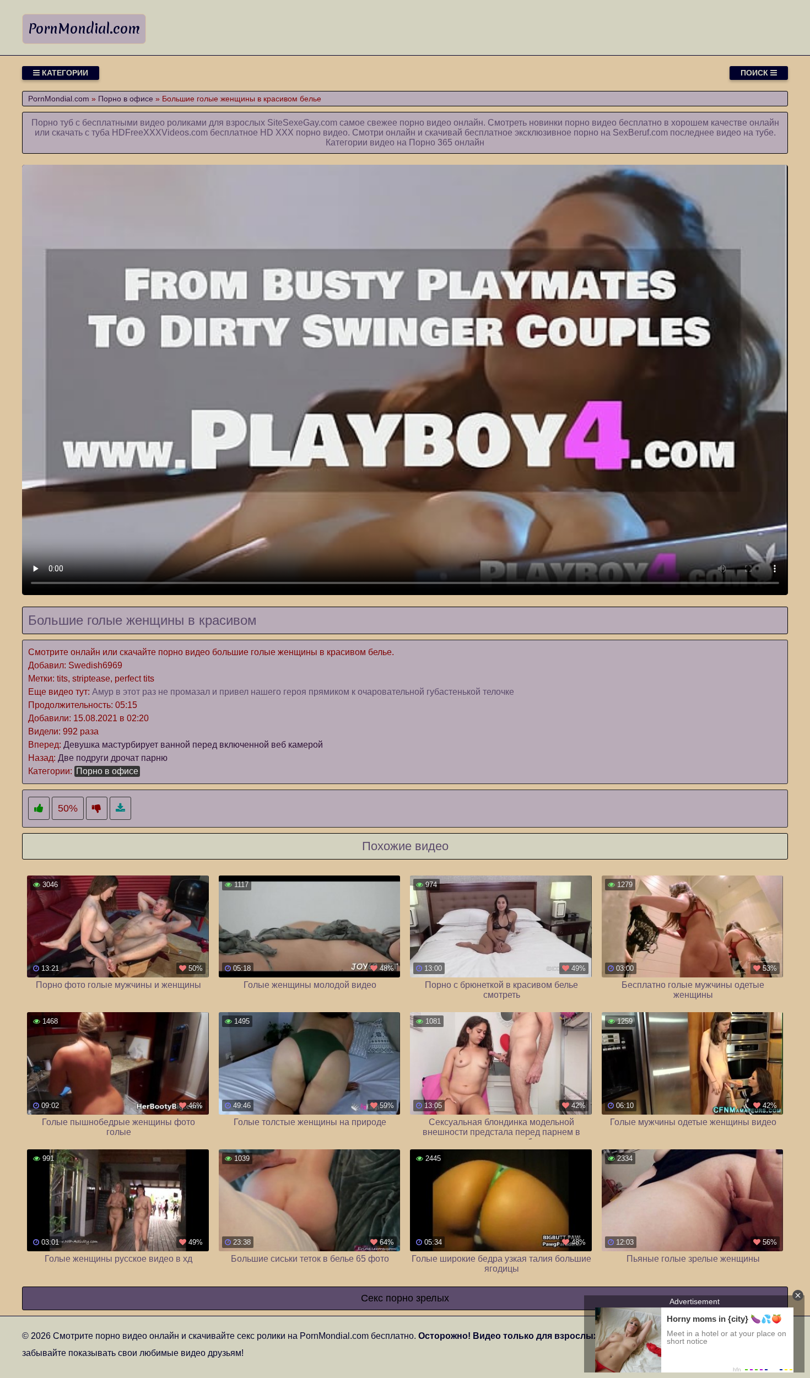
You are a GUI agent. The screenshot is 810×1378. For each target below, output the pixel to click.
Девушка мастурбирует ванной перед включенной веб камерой (193, 744)
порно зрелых (417, 1298)
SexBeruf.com (640, 132)
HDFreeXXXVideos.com (160, 132)
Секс (372, 1298)
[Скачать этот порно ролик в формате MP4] (120, 808)
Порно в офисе (107, 771)
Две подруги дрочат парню (113, 758)
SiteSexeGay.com (302, 122)
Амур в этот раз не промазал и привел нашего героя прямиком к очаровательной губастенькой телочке (303, 691)
